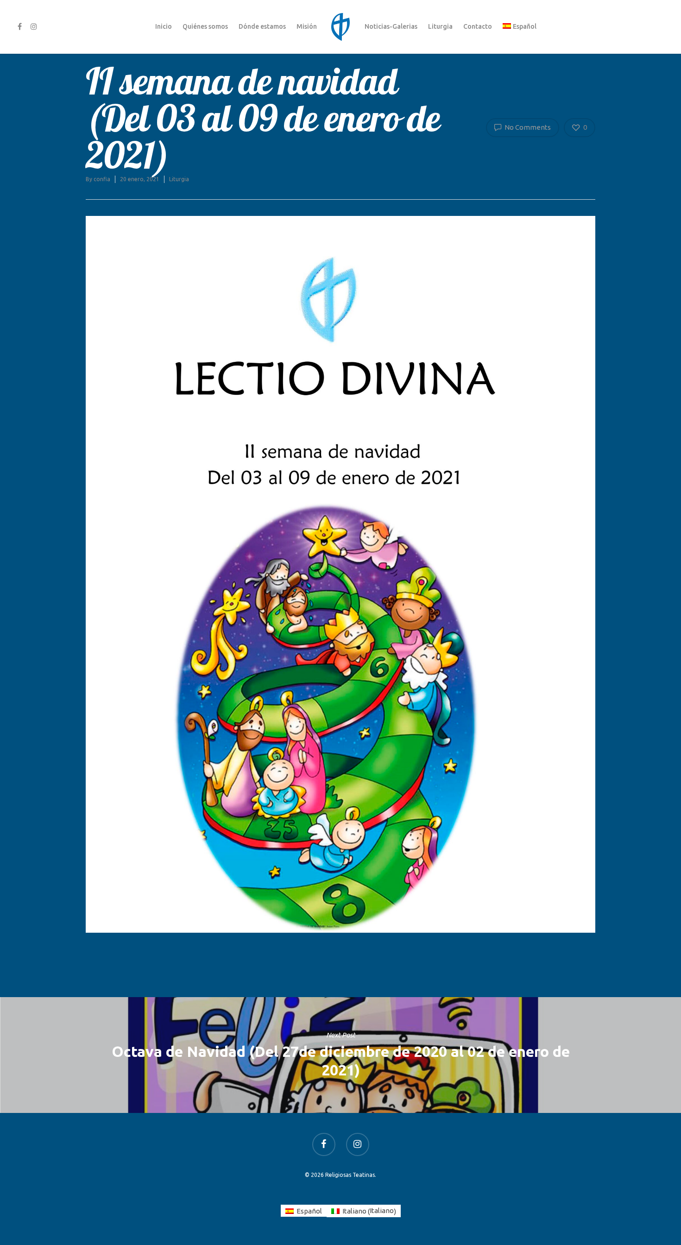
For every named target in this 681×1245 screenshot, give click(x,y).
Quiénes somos (205, 26)
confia (102, 179)
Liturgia (440, 26)
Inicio (163, 26)
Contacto (477, 26)
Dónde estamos (262, 26)
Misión (306, 26)
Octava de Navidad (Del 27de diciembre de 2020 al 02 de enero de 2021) (340, 1055)
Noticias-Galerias (391, 26)
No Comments (527, 127)
